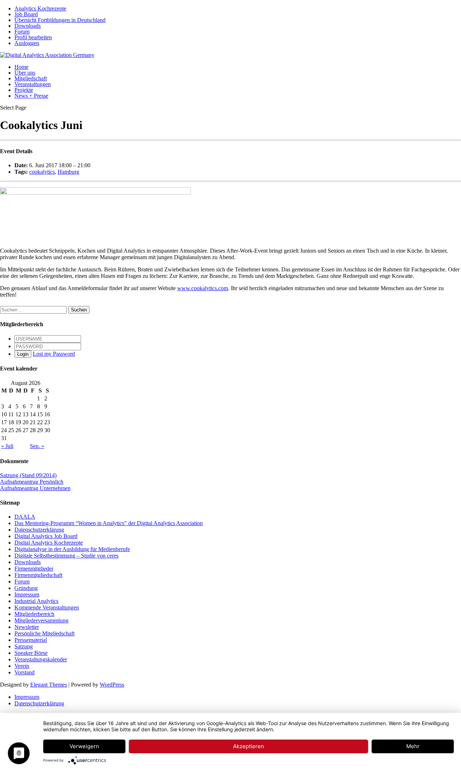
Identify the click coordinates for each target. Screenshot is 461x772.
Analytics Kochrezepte (40, 8)
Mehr (413, 746)
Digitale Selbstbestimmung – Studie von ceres (66, 556)
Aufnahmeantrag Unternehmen (35, 488)
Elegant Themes (48, 685)
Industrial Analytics (36, 601)
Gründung (26, 588)
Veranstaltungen (32, 84)
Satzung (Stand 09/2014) (28, 475)
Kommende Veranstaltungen (46, 607)
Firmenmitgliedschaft (38, 575)
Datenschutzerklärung (39, 530)
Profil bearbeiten (33, 37)
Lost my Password (54, 354)
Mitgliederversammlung (41, 620)
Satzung (23, 646)
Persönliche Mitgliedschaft (44, 633)
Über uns (24, 73)
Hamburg (68, 172)
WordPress (112, 685)
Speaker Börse (31, 653)
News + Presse (31, 96)
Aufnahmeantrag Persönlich (31, 482)
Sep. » (37, 446)
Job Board (26, 14)
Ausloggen (26, 43)
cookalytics (42, 172)
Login (22, 354)
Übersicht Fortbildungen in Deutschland (60, 20)
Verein (21, 666)
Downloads (27, 26)
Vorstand (24, 672)
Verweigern (84, 746)
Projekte (23, 90)
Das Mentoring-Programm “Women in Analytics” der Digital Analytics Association (108, 523)
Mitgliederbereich (34, 614)
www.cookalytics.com (202, 288)
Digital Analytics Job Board (45, 536)
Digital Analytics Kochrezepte (48, 543)
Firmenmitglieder (33, 568)
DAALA (24, 517)
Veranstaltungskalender (40, 659)
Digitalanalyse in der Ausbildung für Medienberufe (72, 549)
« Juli (7, 446)
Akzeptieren (248, 746)
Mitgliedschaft (30, 78)
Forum (22, 31)
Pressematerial (30, 640)
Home (21, 67)
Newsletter (26, 627)
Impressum (26, 594)
